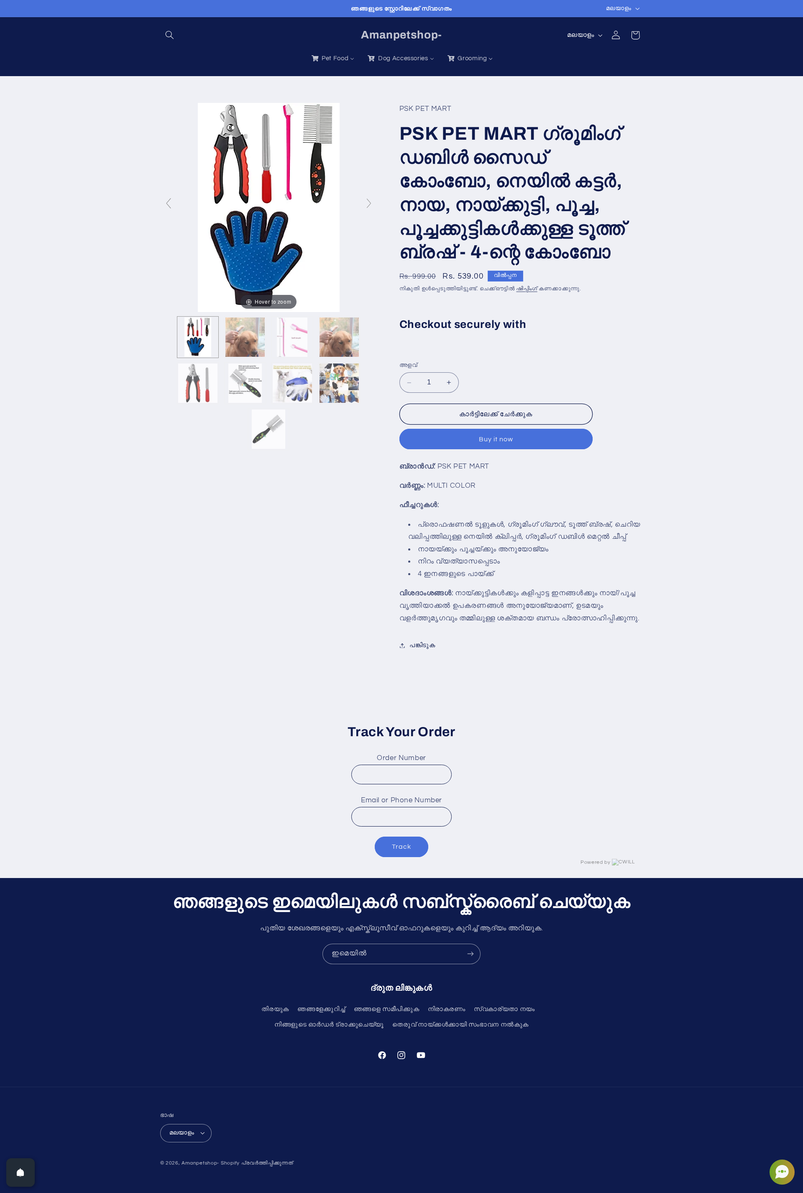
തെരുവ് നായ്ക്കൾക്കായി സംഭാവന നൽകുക (460, 1024)
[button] (169, 35)
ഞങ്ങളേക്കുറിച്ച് (321, 1009)
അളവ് (408, 366)
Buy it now (496, 439)
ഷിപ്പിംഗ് (526, 289)
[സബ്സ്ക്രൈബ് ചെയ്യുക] (470, 954)
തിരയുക (275, 1009)
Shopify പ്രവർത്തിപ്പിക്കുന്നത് (257, 1163)
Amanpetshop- (200, 1163)
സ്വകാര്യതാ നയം (504, 1009)
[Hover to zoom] (269, 207)
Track (401, 846)
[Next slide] (369, 203)
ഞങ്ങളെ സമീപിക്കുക (386, 1009)
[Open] (20, 1172)
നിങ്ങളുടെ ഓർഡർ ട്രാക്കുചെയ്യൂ (329, 1024)
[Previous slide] (168, 203)
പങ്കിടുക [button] (422, 645)
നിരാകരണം (446, 1009)
